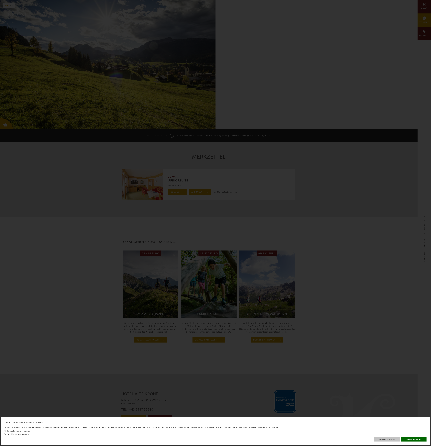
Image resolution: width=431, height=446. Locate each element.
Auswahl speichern (387, 439)
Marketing (18, 434)
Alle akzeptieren (413, 439)
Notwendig (18, 431)
